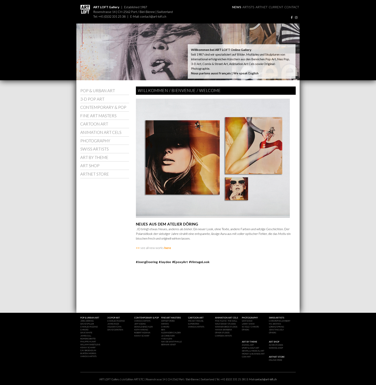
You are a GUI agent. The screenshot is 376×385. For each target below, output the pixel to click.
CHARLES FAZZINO (89, 326)
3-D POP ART (92, 98)
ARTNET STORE (94, 173)
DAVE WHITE (86, 332)
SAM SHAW (247, 321)
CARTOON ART (94, 123)
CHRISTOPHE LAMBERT (279, 321)
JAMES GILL (85, 336)
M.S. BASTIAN (275, 324)
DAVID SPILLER (87, 324)
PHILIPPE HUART (88, 341)
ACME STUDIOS (276, 345)
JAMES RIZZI (113, 324)
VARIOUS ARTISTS (88, 356)
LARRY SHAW (248, 324)
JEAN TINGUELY (276, 329)
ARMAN (165, 324)
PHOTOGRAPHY (95, 140)
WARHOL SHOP (276, 348)
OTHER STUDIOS (222, 332)
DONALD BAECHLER (143, 326)
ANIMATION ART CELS (100, 132)
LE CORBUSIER (168, 336)
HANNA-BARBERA (223, 329)
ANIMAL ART (248, 345)
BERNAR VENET (168, 344)
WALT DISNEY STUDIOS (225, 324)
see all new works (150, 248)
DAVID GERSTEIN (115, 329)
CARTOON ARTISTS (223, 336)
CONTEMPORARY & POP (103, 107)
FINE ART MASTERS (98, 115)
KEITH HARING (141, 329)
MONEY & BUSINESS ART (253, 354)
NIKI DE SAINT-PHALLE (171, 341)
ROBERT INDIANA (142, 332)
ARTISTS (248, 7)
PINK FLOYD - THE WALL (226, 321)
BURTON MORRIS (88, 353)
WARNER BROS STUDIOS (226, 326)
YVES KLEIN (166, 338)
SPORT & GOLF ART (250, 348)
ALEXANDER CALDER (171, 332)
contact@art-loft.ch (153, 16)
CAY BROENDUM (88, 350)
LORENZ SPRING (276, 326)
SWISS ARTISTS (94, 148)
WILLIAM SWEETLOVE (90, 344)
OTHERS (245, 329)
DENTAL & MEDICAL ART (253, 351)
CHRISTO (84, 329)
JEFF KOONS (140, 324)
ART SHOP (89, 165)
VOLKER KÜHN (114, 326)
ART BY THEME (94, 157)
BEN (163, 329)
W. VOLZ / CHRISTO (250, 326)
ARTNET (262, 7)
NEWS (236, 7)
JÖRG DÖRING (87, 321)
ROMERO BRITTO (88, 338)
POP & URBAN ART (97, 90)
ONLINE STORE (275, 360)
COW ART (246, 356)
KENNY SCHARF (88, 347)
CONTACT (291, 7)
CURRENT (276, 7)
